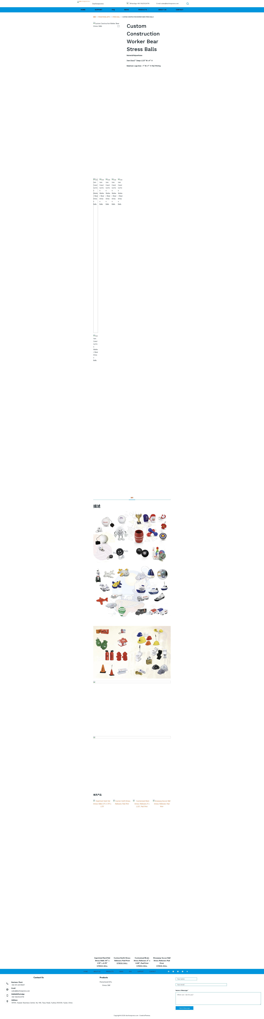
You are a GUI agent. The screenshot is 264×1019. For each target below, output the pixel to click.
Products (142, 10)
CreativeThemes (144, 1015)
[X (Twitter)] (173, 971)
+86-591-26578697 (18, 985)
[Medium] (187, 971)
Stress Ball (102, 966)
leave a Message (182, 990)
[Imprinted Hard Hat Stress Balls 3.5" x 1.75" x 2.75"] (102, 877)
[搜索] (188, 4)
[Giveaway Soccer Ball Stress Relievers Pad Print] (162, 877)
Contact (179, 10)
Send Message (184, 1008)
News (126, 10)
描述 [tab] (132, 497)
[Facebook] (168, 971)
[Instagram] (177, 971)
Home (83, 10)
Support (98, 10)
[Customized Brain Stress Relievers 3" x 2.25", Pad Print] (142, 877)
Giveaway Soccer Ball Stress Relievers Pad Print (161, 960)
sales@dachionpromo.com (20, 991)
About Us (162, 10)
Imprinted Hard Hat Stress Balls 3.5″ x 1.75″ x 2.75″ (102, 960)
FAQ (113, 10)
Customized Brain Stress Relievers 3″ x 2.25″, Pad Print (142, 960)
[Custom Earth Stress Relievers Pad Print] (122, 877)
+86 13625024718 (17, 997)
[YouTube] (182, 971)
